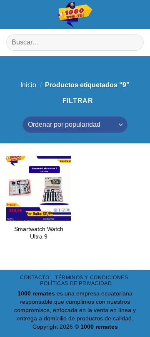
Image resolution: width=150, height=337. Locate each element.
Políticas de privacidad (76, 283)
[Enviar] (134, 42)
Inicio (28, 85)
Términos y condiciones (91, 277)
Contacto (35, 277)
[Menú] (12, 14)
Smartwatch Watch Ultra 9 (38, 233)
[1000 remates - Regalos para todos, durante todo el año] (75, 14)
